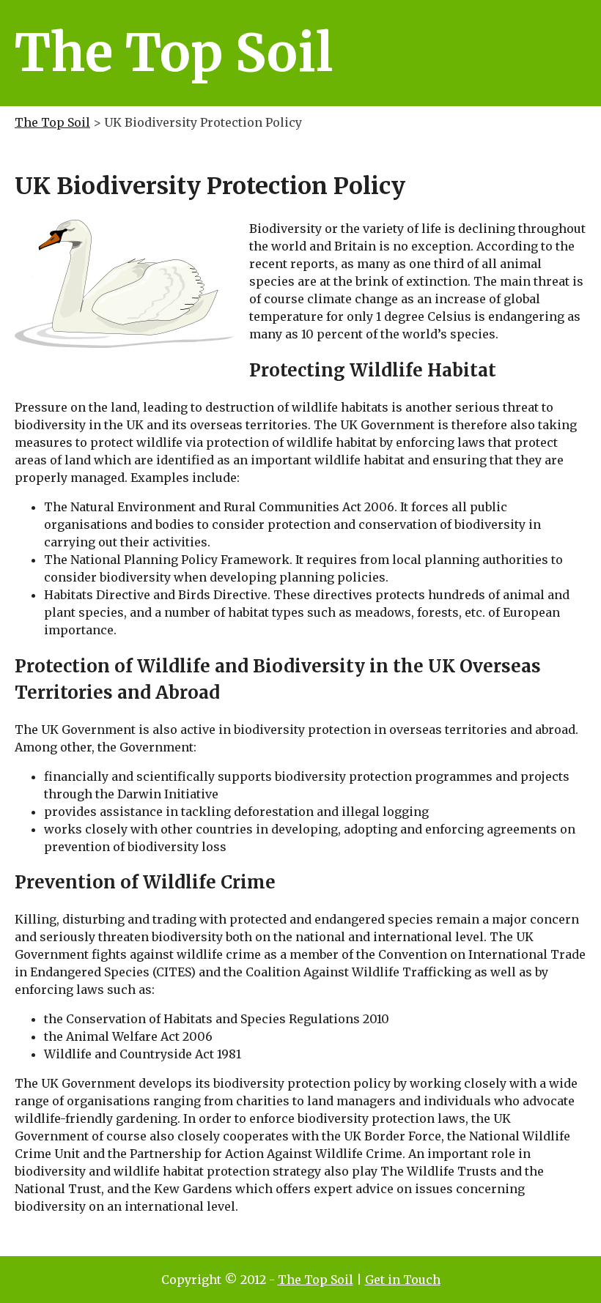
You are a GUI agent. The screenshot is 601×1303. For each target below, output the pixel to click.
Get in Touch (402, 1279)
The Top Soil (52, 122)
